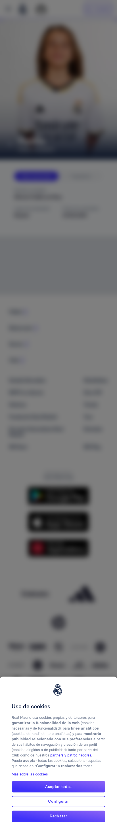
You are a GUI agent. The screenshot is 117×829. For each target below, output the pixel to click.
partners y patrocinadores (70, 755)
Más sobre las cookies (30, 774)
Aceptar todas (58, 786)
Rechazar (58, 816)
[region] (58, 753)
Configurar (58, 801)
